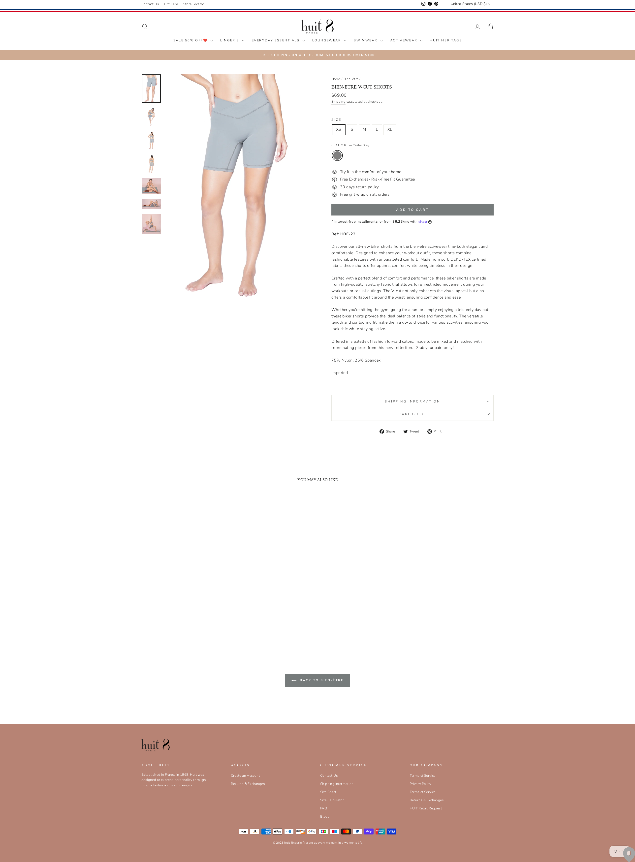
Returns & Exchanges (248, 783)
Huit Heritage (446, 40)
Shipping (338, 101)
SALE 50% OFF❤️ (191, 40)
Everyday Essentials (276, 40)
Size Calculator (332, 800)
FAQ (323, 808)
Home (336, 79)
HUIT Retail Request (426, 808)
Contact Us (150, 4)
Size (336, 120)
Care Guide (412, 414)
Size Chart (328, 792)
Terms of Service (423, 775)
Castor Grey (337, 155)
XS (338, 129)
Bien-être (351, 79)
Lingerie (230, 40)
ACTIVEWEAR (404, 40)
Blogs (324, 816)
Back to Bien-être (321, 680)
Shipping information (412, 401)
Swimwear (366, 40)
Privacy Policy (420, 783)
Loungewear (327, 40)
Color (350, 145)
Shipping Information (336, 783)
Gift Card (171, 4)
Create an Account (245, 775)
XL (389, 129)
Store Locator (193, 4)
